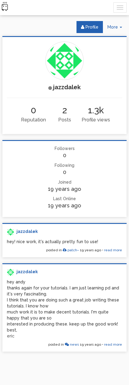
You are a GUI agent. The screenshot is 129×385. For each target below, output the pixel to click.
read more (113, 250)
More (117, 28)
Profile (91, 27)
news (74, 344)
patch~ (73, 250)
